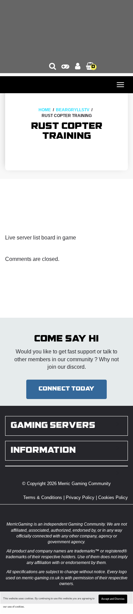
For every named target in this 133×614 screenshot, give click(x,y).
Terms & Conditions (42, 497)
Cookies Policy (113, 497)
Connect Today (66, 389)
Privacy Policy (80, 497)
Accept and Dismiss (112, 598)
